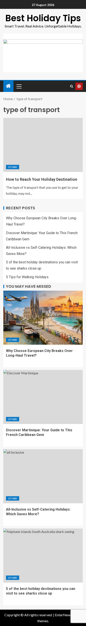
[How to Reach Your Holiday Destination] (43, 145)
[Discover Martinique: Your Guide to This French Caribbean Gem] (43, 397)
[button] (18, 86)
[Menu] (18, 86)
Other (12, 167)
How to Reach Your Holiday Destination (41, 179)
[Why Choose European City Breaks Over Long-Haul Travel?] (43, 318)
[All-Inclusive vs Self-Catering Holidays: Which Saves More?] (43, 476)
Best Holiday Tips (43, 18)
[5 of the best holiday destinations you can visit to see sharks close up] (43, 556)
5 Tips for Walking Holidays (27, 277)
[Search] (71, 86)
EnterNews (63, 615)
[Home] (8, 86)
